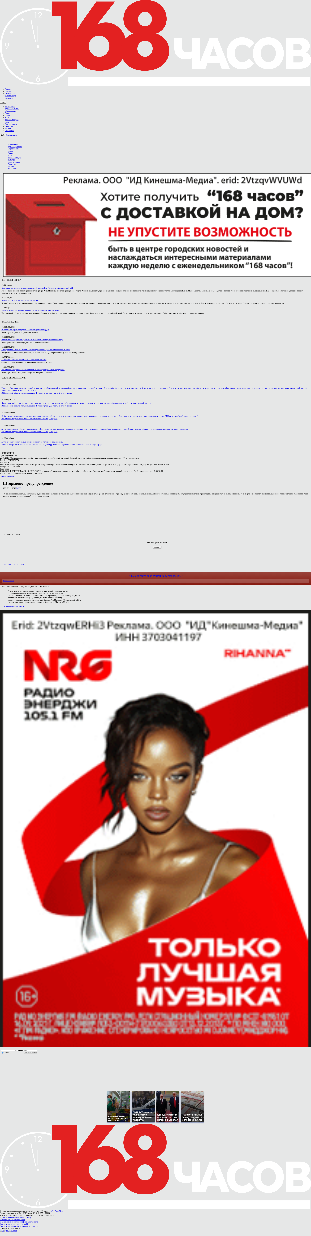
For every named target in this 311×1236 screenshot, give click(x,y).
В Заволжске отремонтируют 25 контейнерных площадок (25, 330)
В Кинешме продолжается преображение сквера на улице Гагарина (29, 419)
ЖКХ (18, 488)
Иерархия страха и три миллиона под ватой (19, 300)
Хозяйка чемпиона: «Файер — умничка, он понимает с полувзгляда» (30, 310)
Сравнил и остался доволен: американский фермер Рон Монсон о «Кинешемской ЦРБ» (37, 288)
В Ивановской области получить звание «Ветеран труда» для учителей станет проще (36, 393)
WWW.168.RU (57, 1211)
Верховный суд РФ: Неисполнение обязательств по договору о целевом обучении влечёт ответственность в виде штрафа (51, 444)
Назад (3, 102)
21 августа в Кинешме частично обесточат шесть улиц (24, 360)
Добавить (157, 547)
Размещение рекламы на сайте (12, 1220)
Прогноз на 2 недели (30, 1052)
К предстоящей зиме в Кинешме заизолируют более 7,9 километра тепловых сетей (35, 350)
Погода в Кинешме (19, 1050)
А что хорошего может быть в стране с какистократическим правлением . (32, 442)
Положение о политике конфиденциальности (19, 1222)
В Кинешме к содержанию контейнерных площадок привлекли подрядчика (33, 370)
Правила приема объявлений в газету (15, 1217)
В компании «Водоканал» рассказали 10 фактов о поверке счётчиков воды (32, 340)
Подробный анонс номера (14, 606)
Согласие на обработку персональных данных (19, 1226)
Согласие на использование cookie (14, 1224)
